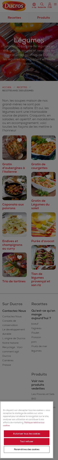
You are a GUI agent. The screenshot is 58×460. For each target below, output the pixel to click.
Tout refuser (26, 441)
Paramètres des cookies (26, 449)
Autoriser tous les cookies (26, 434)
